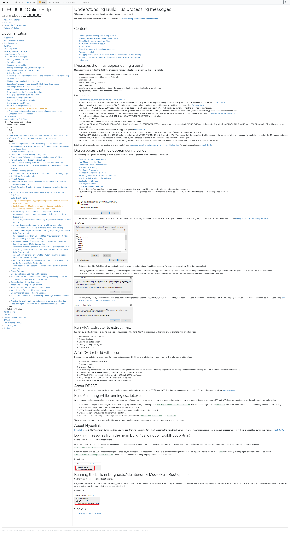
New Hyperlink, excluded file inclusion (95, 178)
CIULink (7, 320)
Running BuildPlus (12, 48)
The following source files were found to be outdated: (102, 100)
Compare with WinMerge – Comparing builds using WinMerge (37, 157)
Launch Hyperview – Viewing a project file (29, 154)
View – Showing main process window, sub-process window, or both (38, 135)
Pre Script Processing (88, 167)
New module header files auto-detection (24, 92)
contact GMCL (219, 102)
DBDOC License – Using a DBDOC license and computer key (37, 162)
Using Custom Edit (15, 73)
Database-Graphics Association (221, 113)
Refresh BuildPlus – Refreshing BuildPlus (28, 160)
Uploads (85, 2)
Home (20, 2)
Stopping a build (14, 62)
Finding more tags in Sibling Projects (23, 81)
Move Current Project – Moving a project (28, 290)
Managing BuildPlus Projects (17, 51)
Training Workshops (12, 28)
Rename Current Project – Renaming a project (30, 287)
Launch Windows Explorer (22, 152)
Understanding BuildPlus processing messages (27, 108)
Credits (7, 328)
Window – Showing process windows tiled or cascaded (32, 138)
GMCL (6, 2)
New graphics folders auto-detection (23, 95)
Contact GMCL (198, 105)
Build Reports (9, 312)
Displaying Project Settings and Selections (29, 274)
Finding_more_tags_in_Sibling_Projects (251, 218)
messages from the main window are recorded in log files (154, 145)
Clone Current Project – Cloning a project (28, 293)
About (32, 2)
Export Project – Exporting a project (26, 282)
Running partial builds (16, 65)
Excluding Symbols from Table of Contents (97, 175)
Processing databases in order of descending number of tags (35, 111)
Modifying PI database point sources (23, 70)
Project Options (17, 179)
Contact (55, 2)
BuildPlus (7, 46)
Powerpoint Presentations (15, 25)
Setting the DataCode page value (21, 100)
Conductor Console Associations (93, 164)
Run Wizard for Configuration (23, 176)
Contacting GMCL (11, 325)
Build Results (10, 116)
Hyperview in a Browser (14, 40)
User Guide (8, 22)
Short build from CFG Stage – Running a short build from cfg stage (39, 173)
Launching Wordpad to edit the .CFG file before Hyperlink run (33, 84)
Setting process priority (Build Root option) (25, 67)
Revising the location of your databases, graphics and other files (38, 301)
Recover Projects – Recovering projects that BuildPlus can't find (38, 304)
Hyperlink (78, 430)
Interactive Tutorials (12, 20)
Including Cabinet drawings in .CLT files (24, 86)
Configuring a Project (14, 54)
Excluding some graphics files (20, 97)
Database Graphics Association (92, 159)
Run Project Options (87, 183)
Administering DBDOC (13, 323)
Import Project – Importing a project (26, 285)
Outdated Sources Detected (21, 114)
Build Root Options (19, 198)
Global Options (17, 271)
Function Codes (10, 43)
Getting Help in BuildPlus (16, 119)
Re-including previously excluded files (23, 89)
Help (43, 2)
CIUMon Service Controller (15, 317)
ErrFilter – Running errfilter (22, 171)
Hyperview (8, 38)
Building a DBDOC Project (16, 57)
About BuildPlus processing (19, 105)
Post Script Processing (88, 170)
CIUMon (7, 314)
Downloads (70, 2)
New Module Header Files (90, 162)
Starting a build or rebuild (18, 59)
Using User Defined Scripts (18, 103)
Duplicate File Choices (88, 181)
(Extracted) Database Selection (92, 173)
